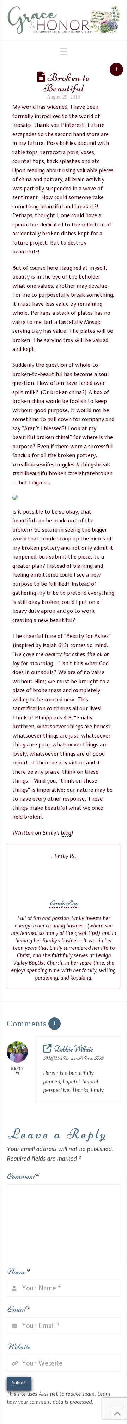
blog (66, 832)
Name (18, 1271)
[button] (63, 51)
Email (18, 1309)
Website (18, 1346)
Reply (17, 1068)
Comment (23, 1176)
